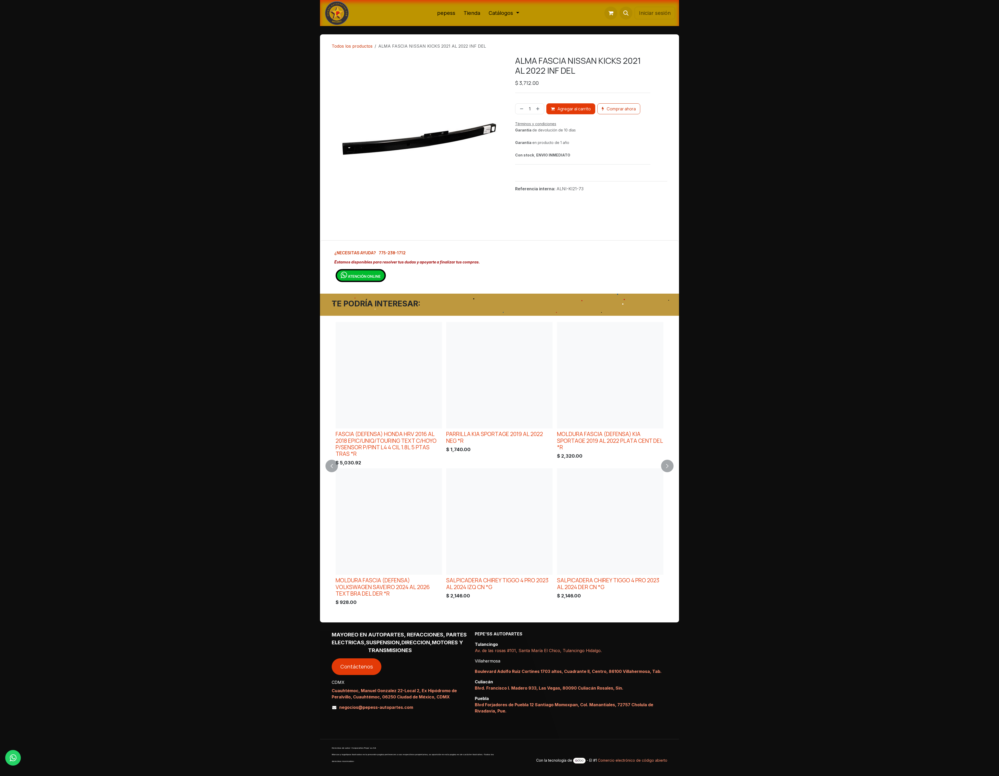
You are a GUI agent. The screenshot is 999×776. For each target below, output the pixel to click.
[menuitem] (446, 13)
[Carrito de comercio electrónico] (610, 13)
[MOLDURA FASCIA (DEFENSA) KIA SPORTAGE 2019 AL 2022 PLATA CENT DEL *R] (610, 375)
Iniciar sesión (655, 13)
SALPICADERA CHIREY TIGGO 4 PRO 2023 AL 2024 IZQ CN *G (497, 583)
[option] (499, 465)
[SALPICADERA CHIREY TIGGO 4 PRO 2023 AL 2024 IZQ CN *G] (499, 521)
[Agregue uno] (539, 109)
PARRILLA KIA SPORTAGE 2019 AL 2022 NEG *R (494, 437)
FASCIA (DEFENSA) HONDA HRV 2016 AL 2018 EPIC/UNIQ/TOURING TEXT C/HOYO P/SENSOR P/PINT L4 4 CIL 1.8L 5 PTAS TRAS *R (386, 443)
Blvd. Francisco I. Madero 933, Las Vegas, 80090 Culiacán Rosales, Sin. (549, 688)
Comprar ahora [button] (621, 109)
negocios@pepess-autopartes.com (376, 707)
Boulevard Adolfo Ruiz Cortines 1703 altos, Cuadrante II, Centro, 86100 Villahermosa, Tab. (568, 671)
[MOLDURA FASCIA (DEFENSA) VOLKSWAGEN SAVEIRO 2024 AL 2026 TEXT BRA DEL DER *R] (389, 521)
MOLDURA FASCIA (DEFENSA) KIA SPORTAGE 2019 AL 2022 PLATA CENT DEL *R (610, 440)
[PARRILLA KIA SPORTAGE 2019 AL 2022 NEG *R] (499, 375)
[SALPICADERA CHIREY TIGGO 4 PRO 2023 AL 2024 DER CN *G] (610, 521)
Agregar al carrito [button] (574, 109)
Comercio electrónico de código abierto (632, 760)
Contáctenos (356, 666)
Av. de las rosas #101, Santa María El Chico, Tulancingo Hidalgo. (538, 650)
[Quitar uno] (520, 109)
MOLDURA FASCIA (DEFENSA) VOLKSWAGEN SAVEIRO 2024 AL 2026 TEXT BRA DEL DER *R (383, 586)
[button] (625, 13)
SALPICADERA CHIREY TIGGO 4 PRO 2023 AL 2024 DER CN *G (608, 583)
